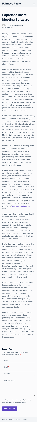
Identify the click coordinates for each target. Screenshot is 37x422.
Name (6, 360)
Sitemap (24, 419)
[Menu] (34, 4)
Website (7, 374)
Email (6, 367)
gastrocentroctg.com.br (21, 206)
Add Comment (9, 381)
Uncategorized (7, 27)
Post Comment (9, 408)
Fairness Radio (11, 3)
